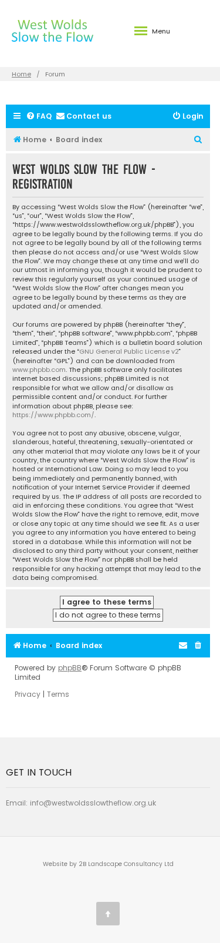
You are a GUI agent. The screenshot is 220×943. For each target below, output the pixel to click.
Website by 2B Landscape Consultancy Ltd (108, 864)
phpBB (70, 668)
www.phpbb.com (39, 369)
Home (21, 74)
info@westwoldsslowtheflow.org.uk (93, 803)
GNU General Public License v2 (129, 351)
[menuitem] (39, 117)
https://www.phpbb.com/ (53, 415)
